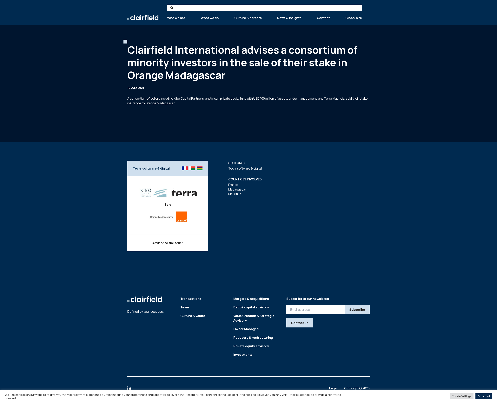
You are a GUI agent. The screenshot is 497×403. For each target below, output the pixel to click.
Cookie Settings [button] (461, 396)
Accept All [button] (484, 396)
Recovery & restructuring (253, 337)
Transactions (190, 299)
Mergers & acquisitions (251, 299)
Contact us (299, 323)
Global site (353, 18)
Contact (323, 18)
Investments (243, 355)
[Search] (171, 8)
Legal (333, 388)
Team (184, 307)
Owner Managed (246, 329)
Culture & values (193, 316)
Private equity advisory (251, 346)
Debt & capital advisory (251, 307)
